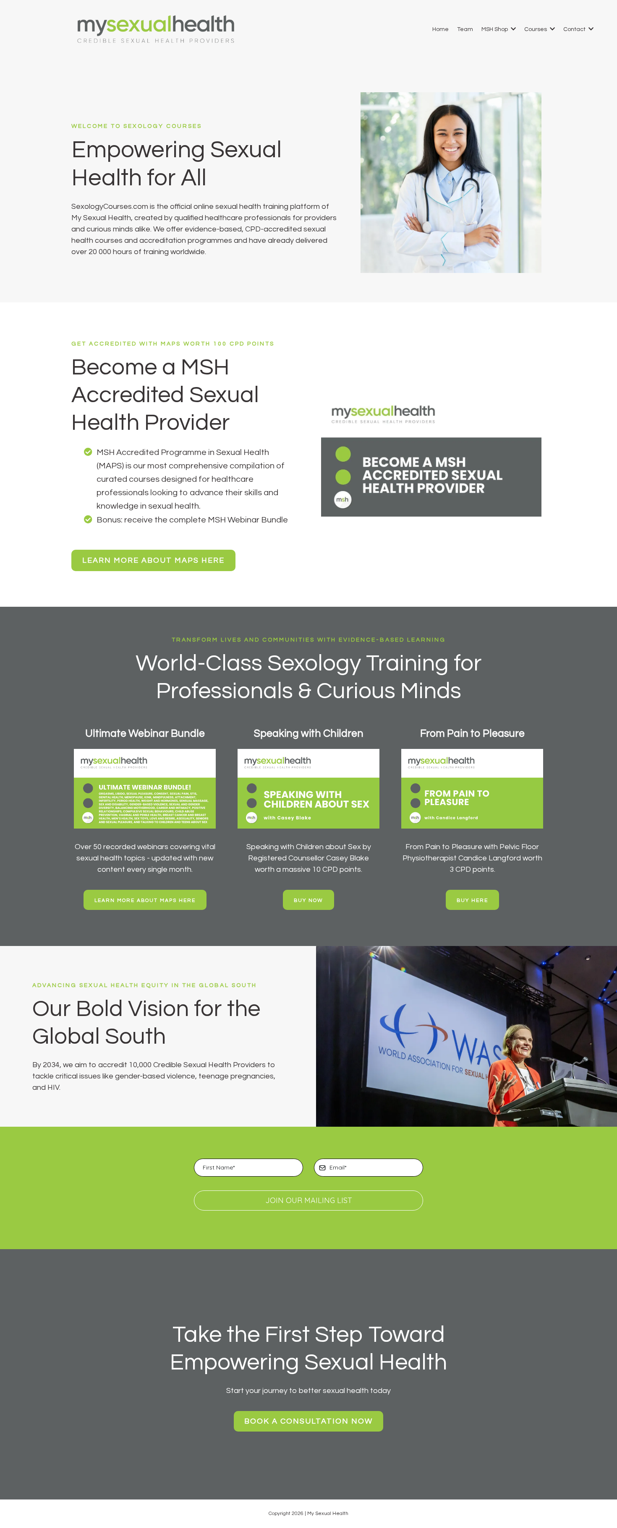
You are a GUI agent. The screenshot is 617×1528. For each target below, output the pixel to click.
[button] (512, 29)
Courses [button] (536, 29)
